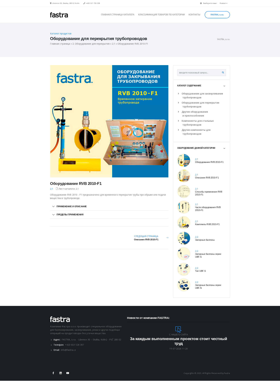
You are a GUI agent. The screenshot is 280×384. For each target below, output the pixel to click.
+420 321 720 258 (93, 3)
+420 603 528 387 (74, 344)
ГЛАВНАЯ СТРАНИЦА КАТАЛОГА (117, 14)
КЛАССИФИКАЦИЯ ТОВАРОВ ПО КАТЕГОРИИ (161, 14)
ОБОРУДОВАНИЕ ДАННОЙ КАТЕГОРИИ (196, 148)
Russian (223, 3)
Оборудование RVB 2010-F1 (75, 183)
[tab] (201, 86)
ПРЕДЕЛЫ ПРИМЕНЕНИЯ (70, 214)
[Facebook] (53, 373)
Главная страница (60, 43)
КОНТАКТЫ (194, 14)
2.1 (113, 43)
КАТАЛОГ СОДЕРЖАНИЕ (189, 85)
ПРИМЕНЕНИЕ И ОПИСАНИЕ (72, 206)
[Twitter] (61, 373)
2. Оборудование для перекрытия (91, 43)
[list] (179, 94)
